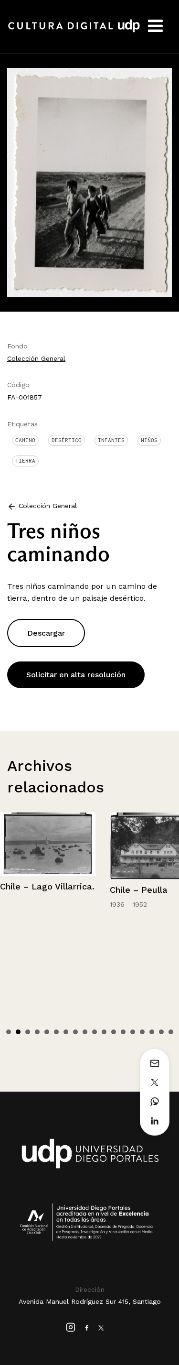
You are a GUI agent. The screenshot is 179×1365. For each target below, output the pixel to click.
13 (123, 1031)
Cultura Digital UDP (74, 31)
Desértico (67, 440)
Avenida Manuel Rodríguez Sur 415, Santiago (90, 1301)
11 (104, 1031)
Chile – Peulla (139, 890)
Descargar (46, 633)
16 (151, 1031)
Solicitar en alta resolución (76, 674)
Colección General (36, 358)
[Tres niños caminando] (89, 181)
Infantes (111, 440)
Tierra (25, 460)
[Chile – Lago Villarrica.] (47, 844)
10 (94, 1031)
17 (161, 1031)
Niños (149, 440)
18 (170, 1031)
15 (142, 1031)
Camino (25, 440)
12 (113, 1031)
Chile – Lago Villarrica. (47, 886)
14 (132, 1031)
